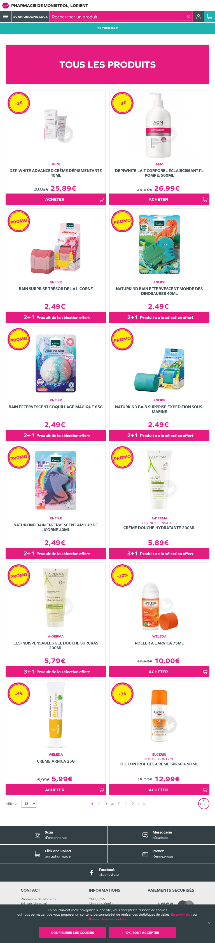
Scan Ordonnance (30, 17)
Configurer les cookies (72, 933)
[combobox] (119, 16)
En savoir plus (181, 914)
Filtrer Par (107, 28)
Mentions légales (101, 904)
